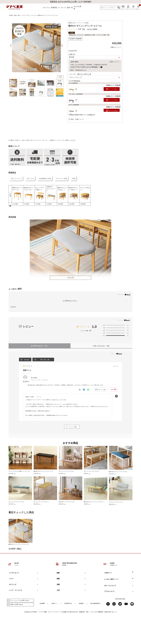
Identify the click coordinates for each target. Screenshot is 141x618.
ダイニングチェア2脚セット (39, 189)
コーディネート (14, 573)
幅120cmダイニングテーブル (28, 189)
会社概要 (42, 603)
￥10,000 (49, 204)
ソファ (11, 578)
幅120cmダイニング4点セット (73, 189)
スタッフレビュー (101, 346)
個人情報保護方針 (95, 603)
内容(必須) (13, 306)
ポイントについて (110, 585)
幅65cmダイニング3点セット (62, 189)
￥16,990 (26, 204)
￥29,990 (60, 204)
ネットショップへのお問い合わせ (20, 600)
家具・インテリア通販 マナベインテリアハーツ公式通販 (50, 612)
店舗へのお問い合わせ (17, 604)
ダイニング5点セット (85, 189)
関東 (58, 573)
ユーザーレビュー (39, 346)
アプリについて (109, 591)
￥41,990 (71, 204)
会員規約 (81, 603)
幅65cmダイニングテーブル (17, 189)
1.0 (94, 327)
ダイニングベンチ (32, 15)
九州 (58, 590)
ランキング (62, 7)
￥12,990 (15, 204)
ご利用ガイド (108, 573)
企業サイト (54, 603)
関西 (58, 578)
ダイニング (12, 584)
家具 (15, 15)
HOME (11, 15)
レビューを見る (92, 29)
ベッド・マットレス (15, 590)
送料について (114, 62)
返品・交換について (77, 119)
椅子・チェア (21, 15)
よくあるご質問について (111, 579)
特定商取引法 (68, 603)
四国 (58, 584)
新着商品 (54, 7)
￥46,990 (82, 204)
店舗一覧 (70, 7)
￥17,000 (37, 204)
